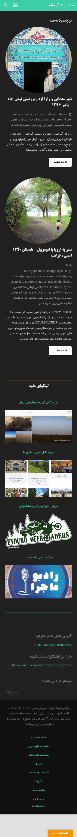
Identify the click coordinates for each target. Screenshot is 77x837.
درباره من (38, 799)
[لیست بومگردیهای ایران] (38, 548)
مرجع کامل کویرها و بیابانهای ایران (38, 402)
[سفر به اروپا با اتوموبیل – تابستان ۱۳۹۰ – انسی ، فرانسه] (38, 210)
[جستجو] (6, 5)
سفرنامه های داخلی (38, 755)
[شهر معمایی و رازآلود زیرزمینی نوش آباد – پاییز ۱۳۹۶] (38, 60)
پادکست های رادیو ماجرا (38, 557)
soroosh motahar (46, 114)
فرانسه (18, 298)
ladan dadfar (18, 282)
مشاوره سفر (38, 790)
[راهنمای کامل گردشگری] (38, 496)
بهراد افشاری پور (57, 292)
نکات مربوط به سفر (38, 772)
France (41, 276)
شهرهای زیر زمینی (41, 125)
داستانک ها (38, 806)
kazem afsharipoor (59, 276)
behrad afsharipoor (46, 271)
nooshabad (26, 114)
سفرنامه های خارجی (38, 746)
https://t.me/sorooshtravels (53, 645)
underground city (60, 120)
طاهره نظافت (22, 125)
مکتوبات (38, 781)
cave (15, 114)
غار (12, 125)
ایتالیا (31, 287)
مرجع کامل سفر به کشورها (38, 452)
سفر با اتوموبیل (62, 125)
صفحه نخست (38, 737)
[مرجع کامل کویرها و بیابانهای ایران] (38, 442)
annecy (28, 271)
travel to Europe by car (57, 287)
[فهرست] (15, 5)
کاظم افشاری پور (62, 303)
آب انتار (32, 120)
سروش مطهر (19, 120)
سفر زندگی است (59, 5)
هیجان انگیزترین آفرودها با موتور (38, 506)
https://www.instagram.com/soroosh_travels (41, 665)
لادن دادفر (45, 303)
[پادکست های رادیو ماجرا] (38, 598)
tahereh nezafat (61, 282)
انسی (38, 287)
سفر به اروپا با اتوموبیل (58, 298)
